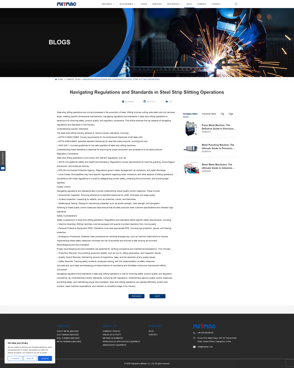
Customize (15, 358)
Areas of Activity (112, 335)
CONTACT (216, 4)
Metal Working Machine (69, 342)
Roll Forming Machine (68, 338)
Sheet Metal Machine (68, 331)
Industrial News (209, 114)
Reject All (30, 358)
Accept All (44, 358)
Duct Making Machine (68, 335)
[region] (30, 351)
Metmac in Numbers (113, 338)
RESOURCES (173, 4)
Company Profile (111, 331)
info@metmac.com (205, 347)
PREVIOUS (136, 296)
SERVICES (157, 4)
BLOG (189, 4)
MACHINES (107, 4)
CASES (144, 4)
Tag (222, 114)
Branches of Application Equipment (121, 342)
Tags (231, 114)
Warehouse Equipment (114, 345)
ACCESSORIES (126, 4)
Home (60, 79)
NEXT (157, 296)
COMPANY (201, 4)
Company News (73, 79)
